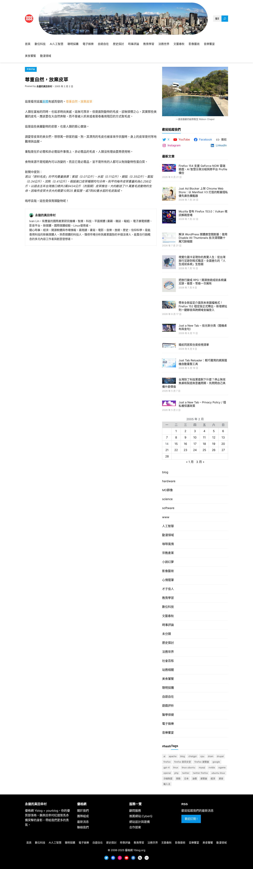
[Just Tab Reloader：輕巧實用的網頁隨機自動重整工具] (169, 363)
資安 (221, 778)
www (165, 517)
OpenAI (167, 773)
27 (223, 450)
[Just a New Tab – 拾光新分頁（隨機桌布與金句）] (169, 328)
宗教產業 (168, 553)
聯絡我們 (83, 827)
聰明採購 (168, 687)
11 (204, 437)
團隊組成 (83, 816)
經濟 (213, 778)
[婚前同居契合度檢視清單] (169, 345)
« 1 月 (190, 462)
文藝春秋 (168, 616)
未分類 (166, 634)
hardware (168, 481)
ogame (222, 767)
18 (204, 444)
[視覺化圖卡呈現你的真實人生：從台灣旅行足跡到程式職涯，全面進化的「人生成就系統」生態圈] (169, 262)
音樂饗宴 (168, 732)
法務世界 (168, 651)
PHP (176, 773)
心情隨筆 (168, 580)
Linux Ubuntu (188, 767)
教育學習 (168, 598)
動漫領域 (168, 535)
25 (204, 450)
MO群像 (167, 490)
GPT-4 (167, 767)
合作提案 (135, 827)
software (168, 508)
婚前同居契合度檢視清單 (194, 344)
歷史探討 (168, 643)
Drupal (220, 756)
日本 (186, 778)
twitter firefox (200, 773)
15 (176, 444)
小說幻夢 (168, 562)
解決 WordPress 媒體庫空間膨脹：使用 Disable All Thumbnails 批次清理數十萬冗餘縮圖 (203, 238)
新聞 (45, 101)
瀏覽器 (203, 778)
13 (223, 437)
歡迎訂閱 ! (191, 818)
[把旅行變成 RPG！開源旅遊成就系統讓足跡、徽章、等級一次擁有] (169, 285)
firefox (167, 761)
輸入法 (167, 784)
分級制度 (168, 778)
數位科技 (168, 607)
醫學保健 (168, 714)
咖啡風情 (168, 544)
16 (185, 444)
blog (165, 472)
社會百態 (168, 661)
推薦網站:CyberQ (140, 816)
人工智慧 (168, 526)
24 (195, 450)
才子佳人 (168, 589)
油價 (194, 778)
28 (167, 456)
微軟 (178, 778)
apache (173, 756)
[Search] (225, 18)
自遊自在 (168, 696)
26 (213, 450)
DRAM (210, 756)
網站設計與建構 (139, 822)
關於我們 (83, 810)
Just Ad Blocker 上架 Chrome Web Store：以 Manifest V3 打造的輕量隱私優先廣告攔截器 (203, 192)
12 (213, 437)
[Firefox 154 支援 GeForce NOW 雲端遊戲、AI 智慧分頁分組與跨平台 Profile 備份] (169, 168)
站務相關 (168, 670)
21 (166, 450)
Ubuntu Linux (218, 773)
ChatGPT (192, 756)
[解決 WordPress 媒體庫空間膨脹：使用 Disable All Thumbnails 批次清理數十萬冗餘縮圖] (169, 238)
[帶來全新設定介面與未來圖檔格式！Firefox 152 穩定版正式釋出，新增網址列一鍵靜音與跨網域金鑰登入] (169, 305)
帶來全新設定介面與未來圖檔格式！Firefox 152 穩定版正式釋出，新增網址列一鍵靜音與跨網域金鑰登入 (203, 306)
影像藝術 (168, 571)
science (167, 499)
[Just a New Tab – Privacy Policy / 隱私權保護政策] (169, 404)
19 (213, 444)
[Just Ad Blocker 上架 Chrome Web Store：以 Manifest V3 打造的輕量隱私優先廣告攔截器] (169, 194)
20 (223, 444)
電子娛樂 (168, 723)
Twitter (185, 773)
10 (195, 437)
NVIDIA (212, 767)
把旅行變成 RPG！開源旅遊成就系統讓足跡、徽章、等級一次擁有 (202, 281)
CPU (202, 756)
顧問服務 (135, 810)
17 (195, 444)
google (216, 761)
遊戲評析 (168, 705)
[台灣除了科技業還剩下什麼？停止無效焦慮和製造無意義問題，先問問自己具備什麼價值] (169, 381)
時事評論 (31, 69)
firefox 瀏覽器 (201, 761)
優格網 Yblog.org (135, 850)
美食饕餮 (168, 678)
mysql (202, 767)
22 (176, 450)
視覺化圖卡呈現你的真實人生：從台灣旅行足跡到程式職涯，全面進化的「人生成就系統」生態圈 (202, 260)
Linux (175, 767)
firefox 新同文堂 (182, 761)
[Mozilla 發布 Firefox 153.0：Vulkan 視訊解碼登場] (169, 217)
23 (185, 450)
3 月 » (200, 462)
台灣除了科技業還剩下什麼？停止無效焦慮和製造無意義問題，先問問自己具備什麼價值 (193, 383)
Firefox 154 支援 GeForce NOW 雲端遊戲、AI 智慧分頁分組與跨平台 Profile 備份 (203, 169)
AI (164, 756)
